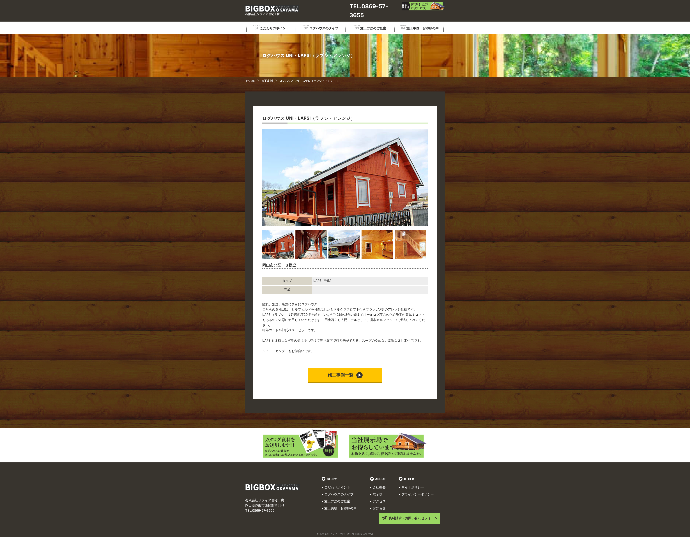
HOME (250, 80)
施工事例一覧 (340, 374)
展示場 (377, 494)
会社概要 (379, 487)
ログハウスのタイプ (320, 27)
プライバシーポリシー (417, 494)
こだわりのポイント (271, 27)
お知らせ (379, 508)
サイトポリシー (412, 487)
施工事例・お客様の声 (419, 27)
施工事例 (267, 80)
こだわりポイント (337, 487)
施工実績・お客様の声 (340, 508)
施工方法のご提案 (369, 27)
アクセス (379, 501)
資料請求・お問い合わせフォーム (413, 518)
